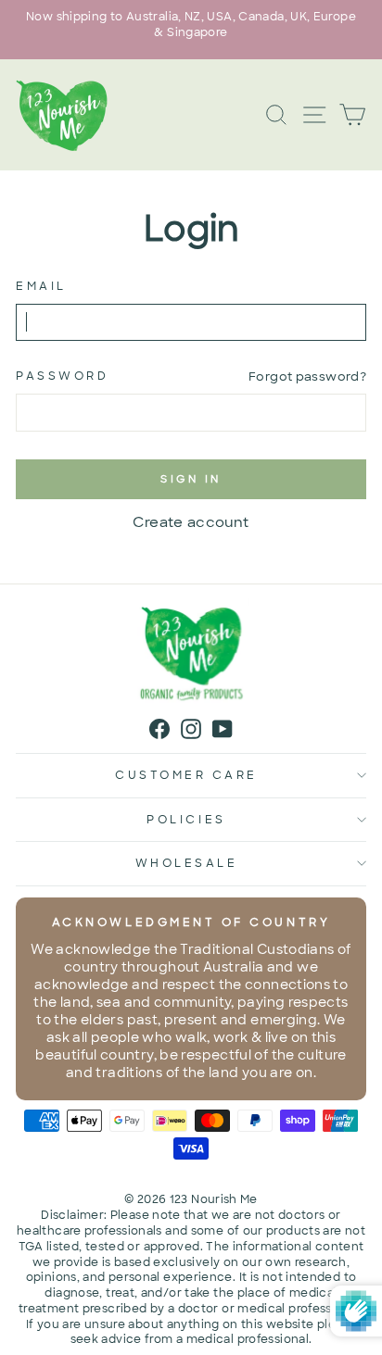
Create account (190, 522)
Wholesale (186, 863)
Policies (185, 819)
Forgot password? (307, 376)
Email (41, 286)
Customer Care (186, 775)
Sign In (190, 478)
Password (62, 376)
